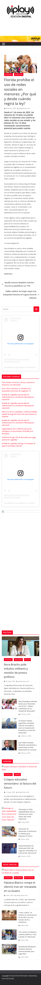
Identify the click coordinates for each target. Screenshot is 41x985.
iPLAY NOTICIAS (21, 976)
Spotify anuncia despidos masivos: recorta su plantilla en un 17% (19, 284)
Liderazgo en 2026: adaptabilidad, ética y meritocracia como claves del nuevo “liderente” (26, 814)
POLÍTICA (27, 659)
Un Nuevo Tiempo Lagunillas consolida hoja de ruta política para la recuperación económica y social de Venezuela (26, 727)
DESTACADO (8, 74)
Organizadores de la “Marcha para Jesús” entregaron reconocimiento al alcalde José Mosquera (17, 431)
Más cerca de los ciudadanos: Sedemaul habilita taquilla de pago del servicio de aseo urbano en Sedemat (19, 414)
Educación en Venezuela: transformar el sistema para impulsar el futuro (27, 832)
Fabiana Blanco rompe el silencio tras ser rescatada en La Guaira (20, 887)
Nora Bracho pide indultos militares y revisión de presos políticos (16, 671)
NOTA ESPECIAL (29, 878)
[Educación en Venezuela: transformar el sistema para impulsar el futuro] (9, 834)
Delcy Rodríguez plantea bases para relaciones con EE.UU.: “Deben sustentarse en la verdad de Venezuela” (27, 706)
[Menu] (3, 44)
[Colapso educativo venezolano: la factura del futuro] (20, 768)
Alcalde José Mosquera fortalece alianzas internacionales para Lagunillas (27, 950)
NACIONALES (18, 659)
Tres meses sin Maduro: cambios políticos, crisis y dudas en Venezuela (27, 934)
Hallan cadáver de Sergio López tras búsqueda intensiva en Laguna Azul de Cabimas (19, 294)
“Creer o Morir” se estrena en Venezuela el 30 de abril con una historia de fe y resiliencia (27, 917)
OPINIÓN (17, 774)
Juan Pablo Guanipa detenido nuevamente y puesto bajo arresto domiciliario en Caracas (27, 746)
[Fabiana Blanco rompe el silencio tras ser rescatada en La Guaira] (20, 871)
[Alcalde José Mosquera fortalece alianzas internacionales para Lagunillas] (9, 952)
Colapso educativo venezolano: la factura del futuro (20, 783)
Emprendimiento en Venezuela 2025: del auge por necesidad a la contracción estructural (27, 849)
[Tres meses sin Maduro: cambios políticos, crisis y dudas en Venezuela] (9, 936)
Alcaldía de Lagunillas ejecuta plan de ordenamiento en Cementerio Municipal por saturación (18, 397)
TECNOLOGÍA (18, 74)
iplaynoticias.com (24, 108)
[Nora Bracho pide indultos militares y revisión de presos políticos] (20, 646)
